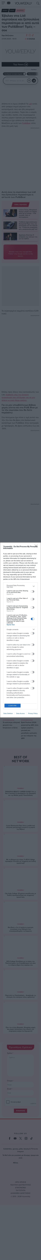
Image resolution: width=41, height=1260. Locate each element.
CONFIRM (12, 705)
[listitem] (20, 586)
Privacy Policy (33, 713)
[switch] (32, 591)
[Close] (37, 547)
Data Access (20, 713)
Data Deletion (8, 713)
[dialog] (20, 630)
